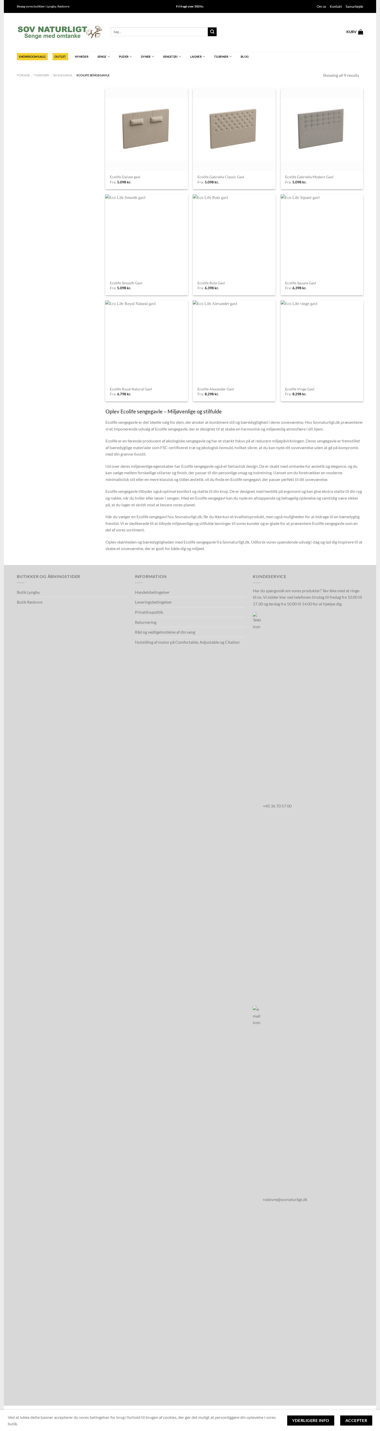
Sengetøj (170, 56)
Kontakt (336, 6)
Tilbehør (221, 56)
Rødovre (63, 6)
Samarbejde (354, 6)
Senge (102, 56)
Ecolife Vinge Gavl (299, 389)
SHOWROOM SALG (32, 56)
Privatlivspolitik (149, 612)
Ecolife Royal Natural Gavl (131, 389)
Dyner (145, 56)
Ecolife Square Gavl (300, 283)
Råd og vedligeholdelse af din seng (165, 631)
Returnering (145, 622)
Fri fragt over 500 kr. (190, 6)
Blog (245, 56)
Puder (123, 56)
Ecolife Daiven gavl (125, 177)
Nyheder (81, 56)
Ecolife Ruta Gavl (211, 283)
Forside (23, 75)
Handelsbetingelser (152, 592)
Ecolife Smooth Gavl (126, 283)
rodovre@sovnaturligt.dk (285, 1199)
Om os (321, 6)
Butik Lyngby (28, 592)
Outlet (60, 56)
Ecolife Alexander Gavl (215, 389)
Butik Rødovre (29, 601)
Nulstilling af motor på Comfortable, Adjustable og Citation (187, 642)
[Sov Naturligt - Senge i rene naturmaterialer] (60, 32)
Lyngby (51, 6)
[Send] (212, 31)
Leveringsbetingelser (153, 601)
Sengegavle (62, 75)
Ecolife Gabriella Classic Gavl (220, 177)
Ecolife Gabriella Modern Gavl (309, 177)
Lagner (196, 56)
